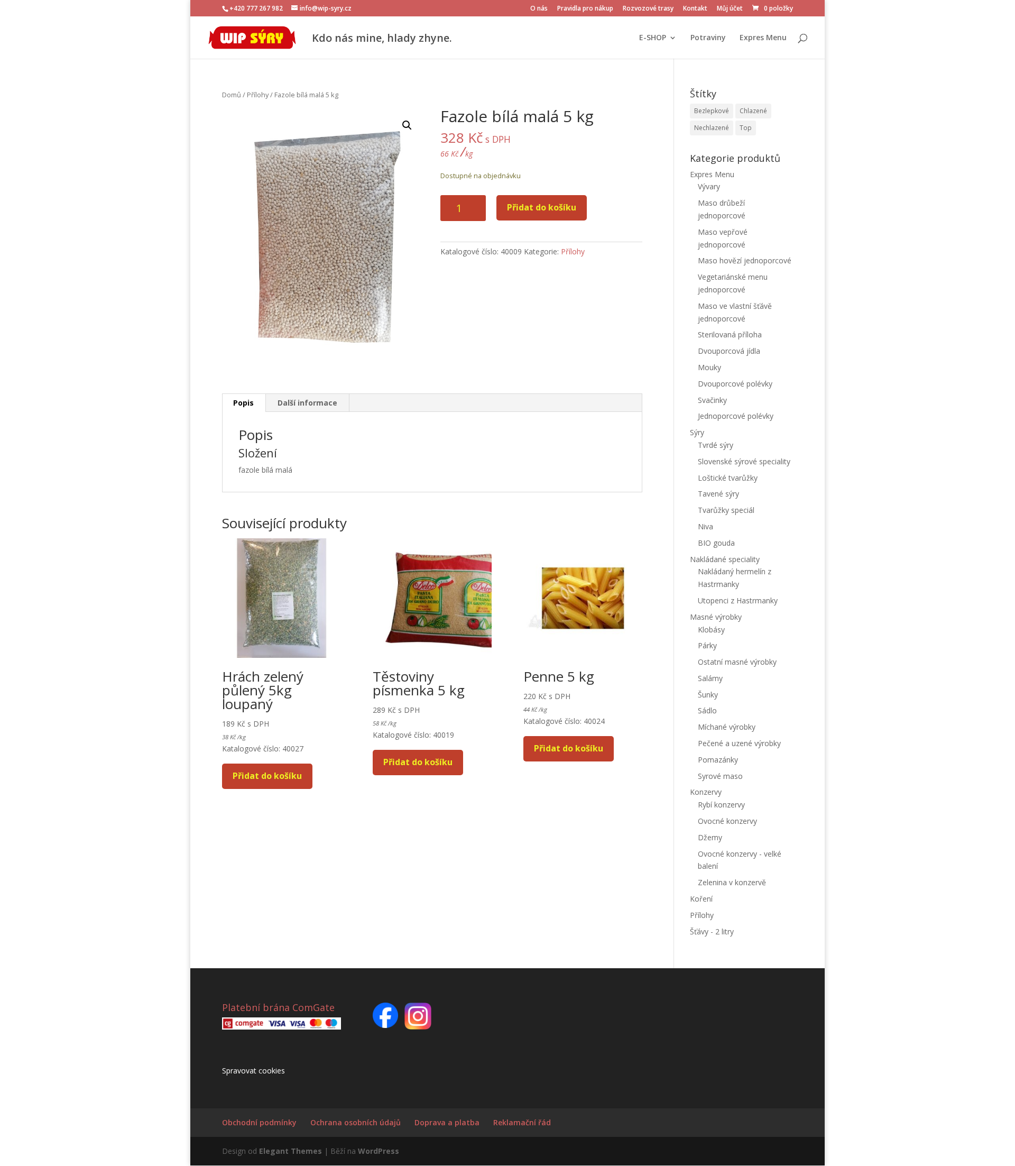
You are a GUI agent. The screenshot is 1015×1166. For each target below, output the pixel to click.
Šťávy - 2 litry (712, 931)
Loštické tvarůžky (728, 478)
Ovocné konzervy (727, 821)
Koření (701, 899)
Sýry (697, 432)
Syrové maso (720, 776)
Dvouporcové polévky (735, 384)
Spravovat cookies (253, 1071)
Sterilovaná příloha (730, 334)
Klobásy (711, 630)
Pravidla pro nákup (585, 9)
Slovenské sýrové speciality (744, 461)
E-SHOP (652, 38)
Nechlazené (711, 127)
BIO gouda (716, 543)
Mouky (709, 367)
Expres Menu (763, 38)
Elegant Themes (290, 1151)
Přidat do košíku (541, 207)
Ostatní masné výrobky (737, 662)
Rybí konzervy (721, 805)
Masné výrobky (716, 617)
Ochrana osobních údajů (355, 1122)
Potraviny (708, 38)
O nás (539, 9)
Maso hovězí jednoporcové (744, 260)
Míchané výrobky (726, 727)
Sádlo (707, 710)
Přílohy (258, 94)
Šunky (708, 695)
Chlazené (753, 110)
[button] (407, 125)
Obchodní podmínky (259, 1122)
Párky (707, 645)
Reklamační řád (522, 1122)
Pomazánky (718, 760)
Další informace (307, 403)
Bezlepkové (711, 110)
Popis (243, 403)
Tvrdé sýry (715, 445)
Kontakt (695, 9)
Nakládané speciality (725, 559)
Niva (705, 526)
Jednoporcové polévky (735, 416)
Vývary (709, 186)
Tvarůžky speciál (726, 510)
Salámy (710, 678)
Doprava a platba (446, 1122)
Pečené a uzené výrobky (739, 743)
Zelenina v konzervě (732, 882)
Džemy (710, 837)
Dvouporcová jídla (729, 351)
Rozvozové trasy (648, 9)
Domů (231, 94)
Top (746, 127)
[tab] (244, 403)
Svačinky (712, 400)
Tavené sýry (718, 494)
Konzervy (706, 792)
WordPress (378, 1151)
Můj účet (730, 9)
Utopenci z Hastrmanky (738, 600)
